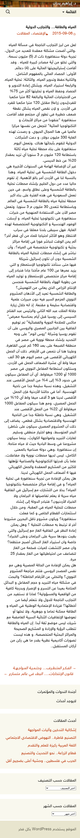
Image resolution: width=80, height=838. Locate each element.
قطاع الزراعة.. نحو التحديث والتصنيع (48, 753)
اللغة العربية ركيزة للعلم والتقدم (52, 745)
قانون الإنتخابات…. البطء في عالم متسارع (38, 674)
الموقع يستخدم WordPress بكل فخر (47, 829)
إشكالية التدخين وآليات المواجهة (52, 730)
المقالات (23, 33)
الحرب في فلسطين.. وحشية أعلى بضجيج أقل (41, 761)
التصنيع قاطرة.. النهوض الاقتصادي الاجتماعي (41, 737)
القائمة (71, 12)
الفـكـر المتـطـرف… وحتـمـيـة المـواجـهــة (44, 668)
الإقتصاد (38, 33)
